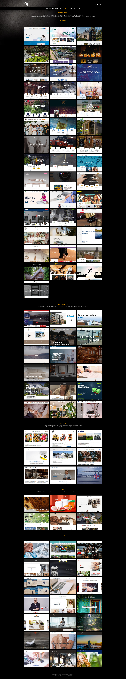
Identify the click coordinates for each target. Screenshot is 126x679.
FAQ (74, 8)
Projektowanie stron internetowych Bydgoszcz (67, 672)
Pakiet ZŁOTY (48, 8)
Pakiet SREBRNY (55, 8)
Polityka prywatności (99, 2)
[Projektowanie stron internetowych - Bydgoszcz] (26, 5)
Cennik (71, 8)
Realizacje (66, 8)
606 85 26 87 (99, 4)
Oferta (61, 8)
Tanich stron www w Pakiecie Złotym (65, 23)
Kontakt (78, 8)
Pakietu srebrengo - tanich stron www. (73, 426)
